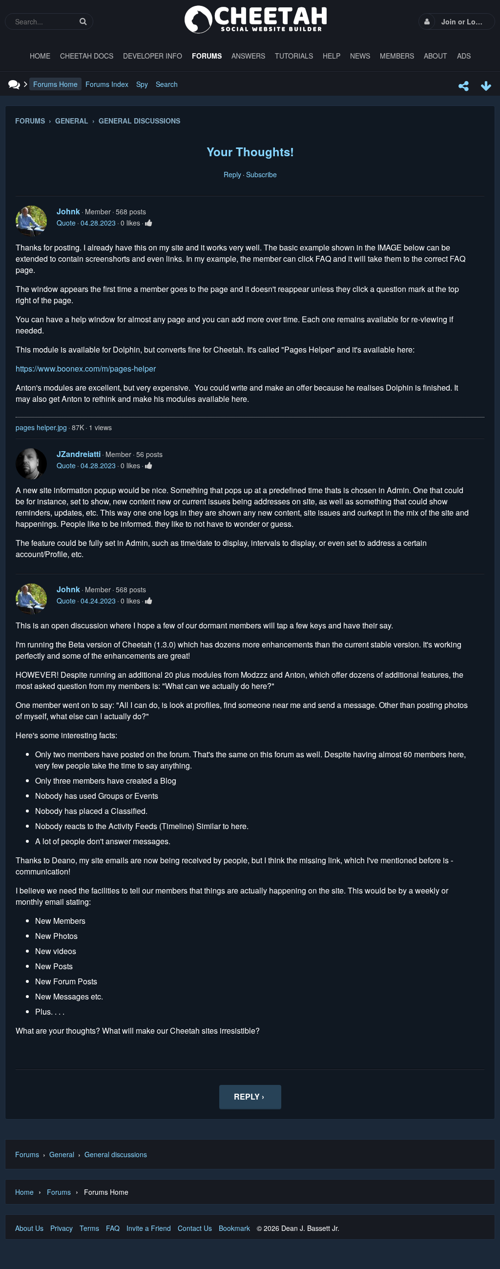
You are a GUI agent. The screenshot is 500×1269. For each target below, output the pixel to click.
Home (24, 1192)
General (61, 1154)
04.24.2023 (98, 600)
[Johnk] (31, 221)
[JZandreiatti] (31, 463)
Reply (232, 174)
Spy (142, 84)
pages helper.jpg (41, 427)
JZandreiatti (79, 453)
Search (167, 84)
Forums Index (106, 84)
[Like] (148, 223)
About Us (29, 1228)
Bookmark (234, 1228)
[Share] (463, 86)
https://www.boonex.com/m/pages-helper (86, 368)
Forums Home (55, 84)
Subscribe (261, 174)
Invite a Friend (148, 1228)
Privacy (61, 1228)
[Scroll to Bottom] (486, 86)
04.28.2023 (98, 223)
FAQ (113, 1228)
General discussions (115, 1154)
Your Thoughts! (250, 151)
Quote (66, 223)
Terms (89, 1228)
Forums (27, 1154)
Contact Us (195, 1228)
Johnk (68, 211)
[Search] (83, 21)
